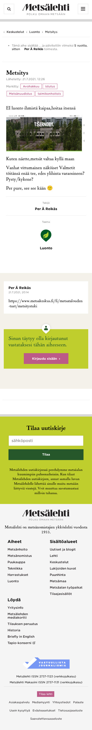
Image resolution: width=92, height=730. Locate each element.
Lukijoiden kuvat (63, 568)
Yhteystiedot (61, 702)
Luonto (34, 32)
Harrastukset (18, 575)
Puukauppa (16, 562)
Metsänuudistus (20, 93)
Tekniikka (15, 568)
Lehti (54, 556)
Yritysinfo (15, 607)
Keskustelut (15, 32)
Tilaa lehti (45, 694)
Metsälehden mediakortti (18, 615)
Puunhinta (58, 575)
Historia (14, 630)
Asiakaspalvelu (19, 702)
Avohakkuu (31, 86)
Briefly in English (21, 636)
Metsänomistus (20, 556)
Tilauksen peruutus (23, 624)
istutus (50, 86)
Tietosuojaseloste (70, 710)
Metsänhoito (18, 549)
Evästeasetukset (44, 710)
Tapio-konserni (19, 643)
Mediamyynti (41, 702)
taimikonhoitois (49, 93)
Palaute (78, 702)
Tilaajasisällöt (61, 594)
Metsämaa (58, 581)
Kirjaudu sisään (44, 358)
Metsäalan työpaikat (66, 587)
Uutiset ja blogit (63, 549)
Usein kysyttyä (19, 710)
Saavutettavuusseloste (46, 718)
